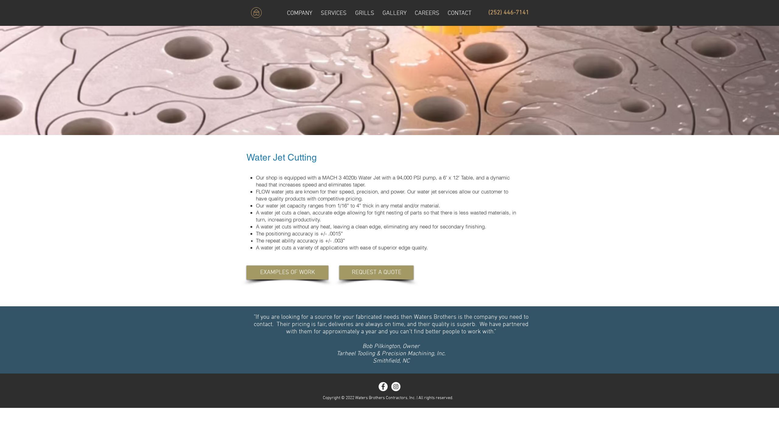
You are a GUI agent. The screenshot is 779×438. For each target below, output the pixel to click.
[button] (333, 12)
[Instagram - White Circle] (395, 386)
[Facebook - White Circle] (383, 386)
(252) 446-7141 (508, 12)
